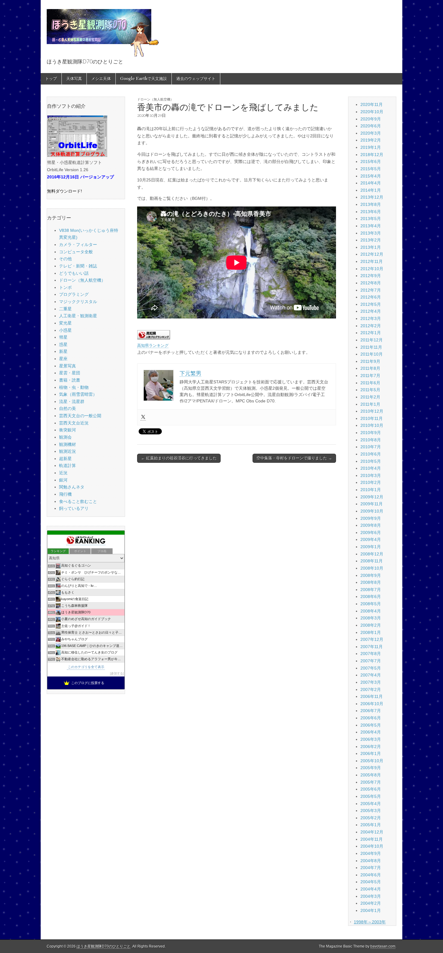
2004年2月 (370, 903)
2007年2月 (370, 689)
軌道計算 (67, 465)
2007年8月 (370, 653)
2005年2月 (370, 817)
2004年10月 (371, 846)
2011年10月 (371, 354)
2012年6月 (370, 297)
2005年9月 (370, 767)
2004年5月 (370, 881)
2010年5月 (370, 461)
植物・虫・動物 (74, 387)
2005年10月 (371, 760)
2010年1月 (370, 489)
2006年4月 (370, 732)
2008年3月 (370, 618)
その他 (65, 258)
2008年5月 (370, 603)
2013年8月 (370, 204)
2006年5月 (370, 725)
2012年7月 (370, 290)
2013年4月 (370, 225)
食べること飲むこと (78, 501)
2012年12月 (371, 254)
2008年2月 (370, 625)
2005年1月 (370, 824)
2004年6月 (370, 874)
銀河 (63, 480)
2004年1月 (370, 910)
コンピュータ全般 (76, 251)
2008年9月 (370, 575)
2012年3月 (370, 318)
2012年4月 (370, 311)
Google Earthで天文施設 (143, 78)
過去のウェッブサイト (195, 78)
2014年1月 (370, 190)
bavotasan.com (382, 946)
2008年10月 (371, 568)
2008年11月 (371, 560)
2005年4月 (370, 803)
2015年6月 (370, 161)
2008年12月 (371, 554)
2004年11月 (371, 839)
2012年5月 (370, 304)
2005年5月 (370, 796)
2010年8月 (370, 439)
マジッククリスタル (78, 301)
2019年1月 (370, 147)
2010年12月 (371, 411)
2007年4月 (370, 675)
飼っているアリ (74, 508)
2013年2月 (370, 240)
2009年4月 (370, 539)
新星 (63, 351)
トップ (51, 78)
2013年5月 (370, 218)
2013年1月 (370, 247)
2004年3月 (370, 896)
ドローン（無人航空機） (155, 99)
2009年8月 (370, 525)
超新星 (65, 458)
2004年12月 (371, 832)
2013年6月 (370, 211)
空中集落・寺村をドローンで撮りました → (294, 458)
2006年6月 (370, 717)
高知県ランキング (152, 346)
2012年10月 (371, 268)
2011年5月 (370, 389)
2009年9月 (370, 518)
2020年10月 (371, 111)
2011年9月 (370, 361)
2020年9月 (370, 119)
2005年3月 (370, 810)
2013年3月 (370, 233)
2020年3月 (370, 133)
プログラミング (74, 294)
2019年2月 (370, 140)
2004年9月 (370, 853)
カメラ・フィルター (78, 244)
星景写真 (67, 365)
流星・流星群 (71, 401)
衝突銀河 (67, 429)
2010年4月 (370, 468)
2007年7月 (370, 660)
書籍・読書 (69, 380)
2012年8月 (370, 282)
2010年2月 (370, 482)
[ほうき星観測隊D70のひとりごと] (103, 29)
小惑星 (65, 330)
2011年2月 (370, 397)
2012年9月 (370, 275)
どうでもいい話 (74, 273)
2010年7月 (370, 446)
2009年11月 (371, 503)
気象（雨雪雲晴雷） (78, 394)
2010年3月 (370, 475)
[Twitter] (143, 417)
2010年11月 (371, 418)
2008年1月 (370, 632)
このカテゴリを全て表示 (86, 667)
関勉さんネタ (71, 486)
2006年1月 (370, 753)
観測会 (65, 437)
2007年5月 (370, 668)
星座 (63, 358)
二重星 (65, 308)
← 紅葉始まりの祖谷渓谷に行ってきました (179, 458)
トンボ (65, 287)
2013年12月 (371, 197)
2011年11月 (371, 347)
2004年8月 (370, 860)
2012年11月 (371, 261)
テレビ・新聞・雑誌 (78, 266)
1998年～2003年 (370, 921)
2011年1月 (370, 404)
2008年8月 (370, 582)
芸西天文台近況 (74, 423)
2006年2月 (370, 746)
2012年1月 (370, 332)
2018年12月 (371, 154)
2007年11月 (371, 646)
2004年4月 (370, 889)
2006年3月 (370, 739)
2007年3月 (370, 682)
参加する (117, 673)
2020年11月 (371, 104)
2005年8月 (370, 774)
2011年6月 (370, 382)
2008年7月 (370, 589)
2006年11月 (371, 696)
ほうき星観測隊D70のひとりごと (103, 946)
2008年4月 (370, 611)
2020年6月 (370, 125)
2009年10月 (371, 511)
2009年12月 (371, 496)
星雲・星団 (69, 372)
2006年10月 (371, 703)
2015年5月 (370, 168)
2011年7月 (370, 375)
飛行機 (65, 494)
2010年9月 (370, 432)
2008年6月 (370, 596)
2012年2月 (370, 325)
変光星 (65, 323)
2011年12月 (371, 339)
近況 (63, 472)
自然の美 (67, 408)
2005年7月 (370, 782)
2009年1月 (370, 546)
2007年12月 (371, 639)
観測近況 (67, 451)
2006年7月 (370, 710)
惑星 (63, 344)
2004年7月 (370, 867)
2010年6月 (370, 454)
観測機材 (67, 444)
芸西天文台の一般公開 (80, 415)
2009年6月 (370, 532)
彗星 (63, 337)
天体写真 (74, 78)
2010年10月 (371, 425)
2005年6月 (370, 789)
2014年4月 (370, 183)
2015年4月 (370, 176)
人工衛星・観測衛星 (78, 315)
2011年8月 (370, 368)
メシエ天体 (101, 78)
